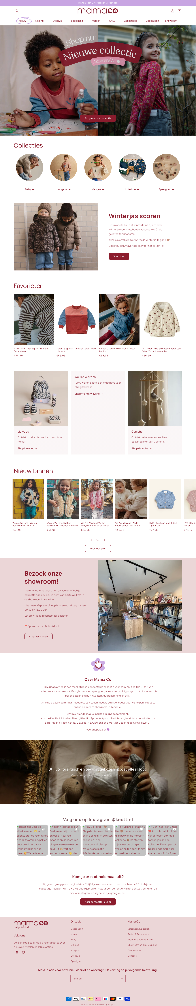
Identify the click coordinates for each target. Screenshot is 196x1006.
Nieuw (74, 933)
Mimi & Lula (149, 718)
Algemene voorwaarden (140, 939)
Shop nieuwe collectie (98, 118)
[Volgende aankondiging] (181, 3)
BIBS (48, 722)
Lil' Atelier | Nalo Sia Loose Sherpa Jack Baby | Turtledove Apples (161, 350)
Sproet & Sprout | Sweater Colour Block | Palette (76, 350)
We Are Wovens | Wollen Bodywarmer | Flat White (127, 524)
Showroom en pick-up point (142, 944)
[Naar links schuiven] (91, 540)
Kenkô (71, 722)
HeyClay (92, 722)
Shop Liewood (26, 448)
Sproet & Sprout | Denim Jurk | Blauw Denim (117, 350)
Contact (132, 955)
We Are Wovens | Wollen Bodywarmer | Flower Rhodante (63, 524)
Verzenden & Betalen (138, 928)
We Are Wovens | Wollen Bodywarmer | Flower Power (95, 524)
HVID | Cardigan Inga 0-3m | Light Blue (163, 524)
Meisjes (96, 189)
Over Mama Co (135, 950)
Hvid (128, 718)
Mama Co (93, 1004)
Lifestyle (130, 189)
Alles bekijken (98, 548)
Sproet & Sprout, (100, 718)
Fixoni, (76, 718)
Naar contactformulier (98, 901)
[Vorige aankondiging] (14, 3)
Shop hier (119, 256)
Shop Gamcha (140, 448)
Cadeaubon (77, 928)
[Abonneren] (122, 978)
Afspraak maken (38, 636)
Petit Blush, (118, 718)
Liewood (82, 722)
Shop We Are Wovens (87, 393)
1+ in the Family (49, 718)
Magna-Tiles (59, 722)
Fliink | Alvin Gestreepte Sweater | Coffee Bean (31, 350)
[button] (17, 11)
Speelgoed (164, 189)
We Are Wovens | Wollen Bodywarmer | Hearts (25, 524)
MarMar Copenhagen (121, 722)
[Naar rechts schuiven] (104, 540)
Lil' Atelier (65, 718)
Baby (28, 189)
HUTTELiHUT (143, 722)
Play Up (84, 718)
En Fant (103, 722)
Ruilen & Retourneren (139, 933)
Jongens (62, 189)
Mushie (136, 718)
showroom (34, 599)
